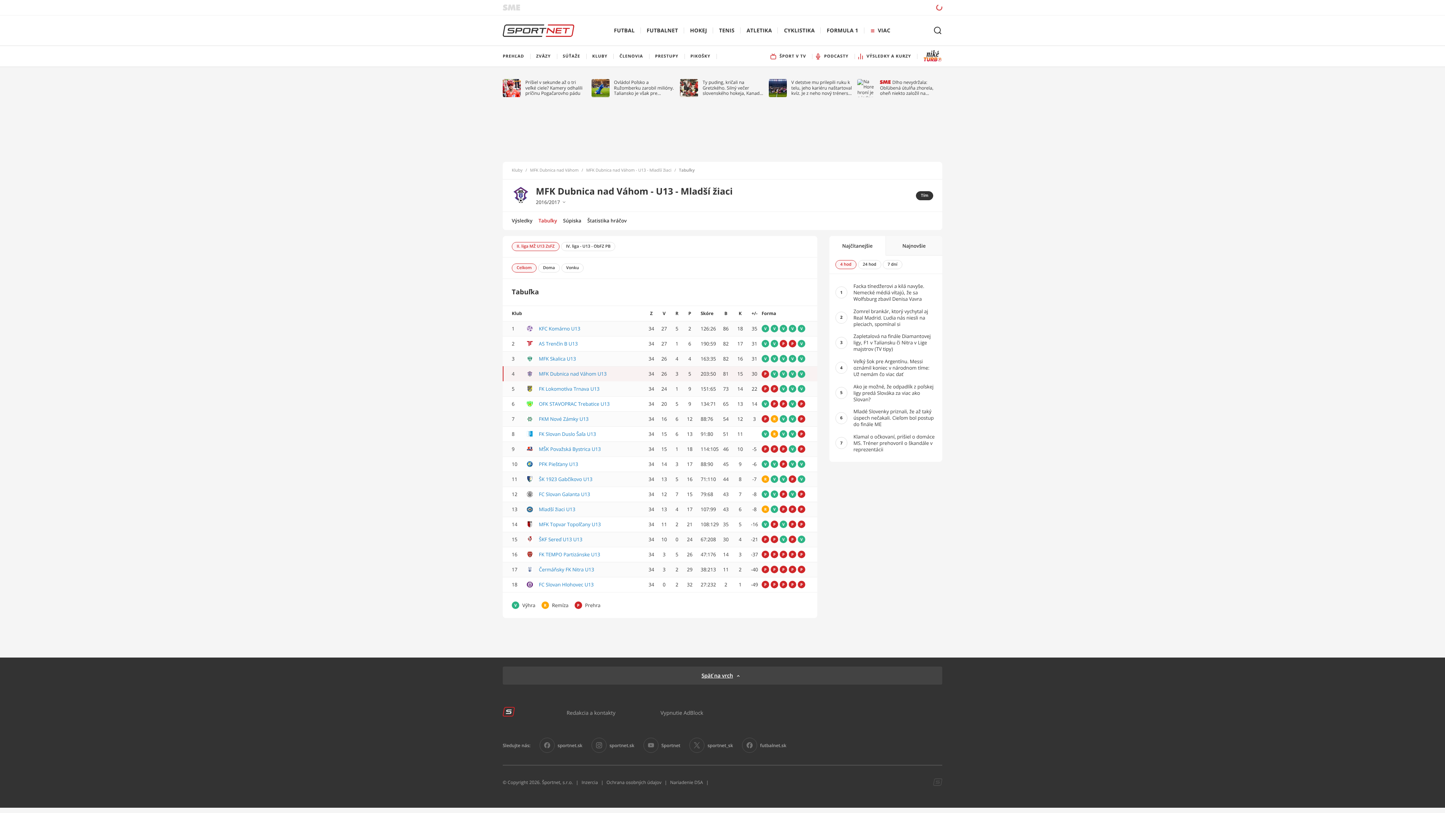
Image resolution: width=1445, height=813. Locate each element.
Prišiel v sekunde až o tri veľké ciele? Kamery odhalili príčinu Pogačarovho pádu (554, 88)
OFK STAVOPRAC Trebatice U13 (574, 403)
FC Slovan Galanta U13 (564, 494)
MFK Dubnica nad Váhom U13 (573, 373)
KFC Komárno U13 (559, 328)
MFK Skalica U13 (557, 358)
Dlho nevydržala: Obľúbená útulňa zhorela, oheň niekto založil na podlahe (906, 88)
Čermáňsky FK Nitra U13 (566, 569)
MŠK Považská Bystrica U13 (570, 449)
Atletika (759, 30)
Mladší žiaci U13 (557, 509)
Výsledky (522, 220)
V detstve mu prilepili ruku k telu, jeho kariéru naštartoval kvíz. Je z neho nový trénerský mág (822, 88)
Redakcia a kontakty (591, 712)
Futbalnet (662, 30)
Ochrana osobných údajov (634, 782)
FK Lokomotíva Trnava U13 (569, 388)
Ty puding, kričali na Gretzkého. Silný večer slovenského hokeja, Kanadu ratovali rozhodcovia (732, 88)
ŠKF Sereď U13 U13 (561, 539)
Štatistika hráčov (607, 220)
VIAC (884, 30)
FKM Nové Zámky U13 (564, 419)
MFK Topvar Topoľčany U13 (570, 524)
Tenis (727, 30)
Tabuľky (547, 220)
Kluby (517, 170)
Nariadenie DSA (686, 782)
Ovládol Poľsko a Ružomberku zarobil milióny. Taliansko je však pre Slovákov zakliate (644, 88)
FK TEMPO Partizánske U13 (569, 554)
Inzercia (589, 782)
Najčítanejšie (857, 245)
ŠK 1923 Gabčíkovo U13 (565, 479)
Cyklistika (799, 30)
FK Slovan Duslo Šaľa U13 (567, 434)
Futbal (624, 30)
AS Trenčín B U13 (558, 343)
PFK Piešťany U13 (558, 464)
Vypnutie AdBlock (681, 712)
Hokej (698, 30)
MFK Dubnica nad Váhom (554, 170)
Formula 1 (842, 30)
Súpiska (572, 220)
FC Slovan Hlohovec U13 (566, 584)
